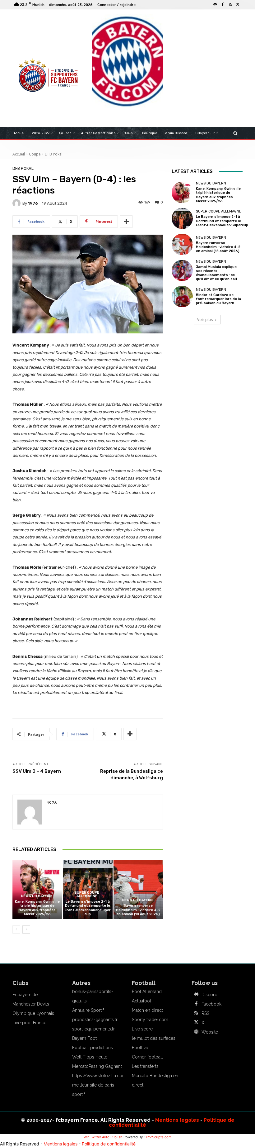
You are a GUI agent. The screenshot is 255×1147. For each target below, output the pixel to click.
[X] (237, 4)
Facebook (211, 1004)
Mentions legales (177, 1120)
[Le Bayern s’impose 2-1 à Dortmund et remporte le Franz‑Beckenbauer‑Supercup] (182, 218)
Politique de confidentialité (109, 1143)
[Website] (196, 1032)
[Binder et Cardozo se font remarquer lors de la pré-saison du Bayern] (182, 296)
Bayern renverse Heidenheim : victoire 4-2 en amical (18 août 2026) (138, 910)
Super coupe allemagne (86, 894)
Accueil (18, 154)
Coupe (35, 154)
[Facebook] (222, 4)
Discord (209, 994)
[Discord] (215, 4)
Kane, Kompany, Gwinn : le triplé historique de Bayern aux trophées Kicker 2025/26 (37, 908)
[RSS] (230, 4)
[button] (235, 133)
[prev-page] (16, 929)
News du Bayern (36, 896)
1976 (33, 203)
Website (210, 1032)
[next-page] (26, 929)
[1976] (17, 203)
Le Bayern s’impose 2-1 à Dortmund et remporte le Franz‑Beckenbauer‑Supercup (88, 908)
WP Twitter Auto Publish (103, 1137)
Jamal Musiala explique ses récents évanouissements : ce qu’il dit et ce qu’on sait (217, 273)
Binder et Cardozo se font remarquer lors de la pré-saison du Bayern (218, 299)
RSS (205, 1013)
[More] (126, 221)
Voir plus (205, 319)
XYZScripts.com (159, 1137)
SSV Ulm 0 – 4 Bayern (36, 771)
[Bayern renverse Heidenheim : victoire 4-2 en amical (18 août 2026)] (138, 889)
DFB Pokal (54, 154)
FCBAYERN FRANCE (35, 40)
